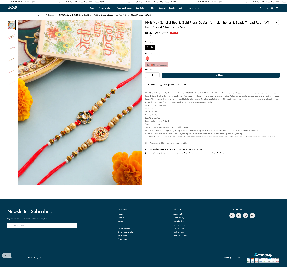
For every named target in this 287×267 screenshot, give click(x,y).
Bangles (172, 8)
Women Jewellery (105, 8)
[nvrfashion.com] (12, 8)
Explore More (178, 232)
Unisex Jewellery (124, 228)
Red (147, 58)
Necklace (151, 8)
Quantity (148, 69)
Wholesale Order (179, 235)
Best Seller (140, 8)
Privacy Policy (178, 217)
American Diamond (124, 8)
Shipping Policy (179, 228)
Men (119, 225)
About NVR (177, 214)
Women (121, 221)
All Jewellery (50, 15)
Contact (121, 217)
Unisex (181, 8)
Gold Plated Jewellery (126, 232)
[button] (277, 7)
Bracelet (162, 8)
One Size (150, 47)
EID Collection (123, 239)
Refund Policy (178, 221)
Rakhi (92, 8)
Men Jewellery (193, 8)
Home (39, 15)
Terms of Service (179, 225)
